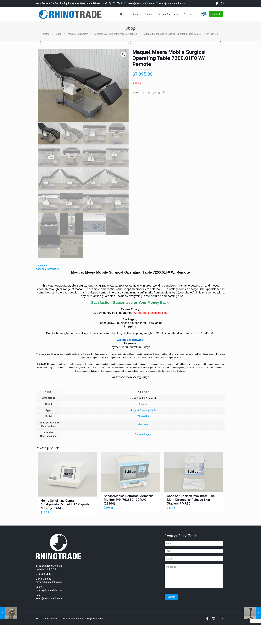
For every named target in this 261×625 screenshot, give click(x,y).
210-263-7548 (43, 573)
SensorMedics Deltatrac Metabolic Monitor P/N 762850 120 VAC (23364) (128, 499)
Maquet (143, 404)
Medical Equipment (78, 33)
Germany (143, 424)
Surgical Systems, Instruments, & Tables (115, 33)
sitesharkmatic (94, 618)
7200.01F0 (143, 416)
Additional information (47, 269)
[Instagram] (222, 4)
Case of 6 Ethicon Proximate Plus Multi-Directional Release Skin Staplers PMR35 (191, 499)
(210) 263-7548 (113, 3)
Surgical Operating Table (143, 410)
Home (46, 33)
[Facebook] (216, 4)
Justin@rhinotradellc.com (140, 3)
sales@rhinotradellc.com (172, 3)
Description (42, 265)
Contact (216, 14)
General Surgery (143, 434)
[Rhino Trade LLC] (70, 14)
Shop (58, 33)
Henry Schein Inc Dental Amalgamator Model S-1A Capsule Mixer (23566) (65, 504)
